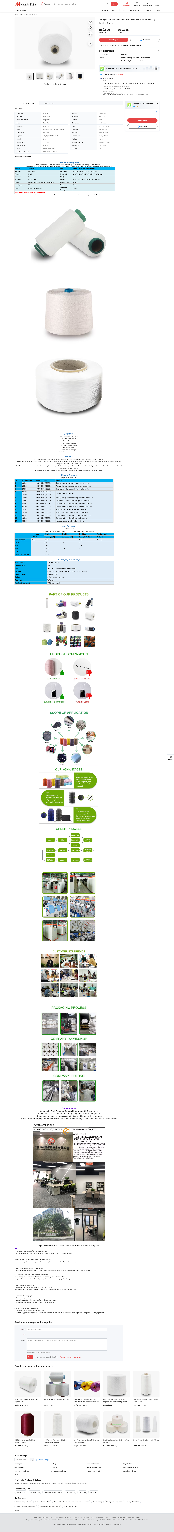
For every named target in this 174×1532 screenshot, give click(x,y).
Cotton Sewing (97, 1502)
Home (16, 14)
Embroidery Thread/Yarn (58, 1471)
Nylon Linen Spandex (129, 1467)
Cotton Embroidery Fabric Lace (25, 1507)
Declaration (108, 1524)
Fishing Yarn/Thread (93, 1471)
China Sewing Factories (23, 1502)
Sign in (157, 5)
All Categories (21, 10)
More (16, 1510)
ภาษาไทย (119, 1520)
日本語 (109, 1520)
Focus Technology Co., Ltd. (73, 1524)
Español (46, 1520)
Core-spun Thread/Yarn (21, 1471)
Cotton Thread (19, 1467)
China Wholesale (78, 1517)
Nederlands (91, 1520)
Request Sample (135, 45)
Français (60, 1520)
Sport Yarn (82, 1492)
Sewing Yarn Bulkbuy (70, 1507)
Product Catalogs (43, 1460)
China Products (47, 1517)
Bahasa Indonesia (143, 1520)
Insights (138, 1517)
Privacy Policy (117, 1524)
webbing (53, 1464)
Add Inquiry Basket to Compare (55, 84)
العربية (97, 1520)
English (40, 1520)
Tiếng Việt (133, 1520)
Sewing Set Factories (60, 1502)
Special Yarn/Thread (129, 1471)
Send (29, 1357)
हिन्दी (114, 1520)
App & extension (135, 10)
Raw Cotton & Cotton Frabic (53, 1492)
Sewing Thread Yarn (133, 1502)
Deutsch (83, 1520)
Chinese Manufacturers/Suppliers (63, 1517)
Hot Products (37, 1517)
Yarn (27, 14)
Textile (21, 14)
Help (123, 10)
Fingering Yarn (70, 1492)
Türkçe (126, 1520)
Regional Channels (111, 1517)
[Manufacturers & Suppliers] (25, 4)
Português (53, 1520)
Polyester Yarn (34, 14)
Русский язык (69, 1520)
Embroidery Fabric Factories (80, 1502)
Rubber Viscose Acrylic (94, 1467)
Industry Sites (100, 1517)
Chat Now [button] (146, 40)
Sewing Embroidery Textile (114, 1502)
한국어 (103, 1520)
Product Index (122, 1517)
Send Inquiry (113, 40)
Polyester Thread (92, 1464)
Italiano (77, 1520)
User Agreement (98, 1524)
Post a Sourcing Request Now (70, 1357)
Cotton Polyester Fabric (42, 1502)
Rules (158, 10)
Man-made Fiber (35, 1492)
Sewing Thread (20, 1492)
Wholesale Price (89, 1517)
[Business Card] (156, 112)
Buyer (113, 10)
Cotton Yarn (54, 1467)
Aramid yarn (18, 1464)
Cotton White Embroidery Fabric (50, 1507)
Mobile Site (131, 1517)
